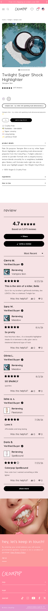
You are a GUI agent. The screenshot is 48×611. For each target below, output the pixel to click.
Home (4, 19)
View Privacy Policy (17, 552)
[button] (19, 69)
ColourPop (11, 607)
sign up (4, 558)
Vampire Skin (19, 274)
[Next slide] (47, 2)
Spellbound (18, 455)
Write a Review (29, 245)
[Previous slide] (1, 2)
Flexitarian (17, 412)
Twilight (9, 19)
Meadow (16, 320)
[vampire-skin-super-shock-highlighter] (8, 98)
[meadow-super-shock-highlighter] (3, 98)
